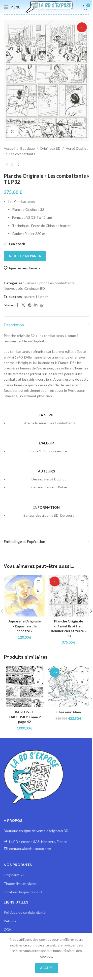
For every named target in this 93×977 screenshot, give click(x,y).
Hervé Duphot (77, 148)
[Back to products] (13, 165)
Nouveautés (13, 288)
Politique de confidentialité (25, 912)
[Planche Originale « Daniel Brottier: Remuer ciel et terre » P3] (69, 595)
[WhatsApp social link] (42, 305)
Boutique (27, 148)
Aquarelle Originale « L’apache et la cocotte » (24, 626)
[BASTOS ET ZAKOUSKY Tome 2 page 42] (24, 686)
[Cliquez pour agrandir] (13, 131)
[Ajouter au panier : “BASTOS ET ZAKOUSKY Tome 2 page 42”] (38, 681)
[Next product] (19, 165)
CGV (7, 929)
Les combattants (22, 154)
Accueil (9, 148)
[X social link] (23, 305)
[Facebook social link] (17, 305)
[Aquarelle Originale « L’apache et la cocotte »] (24, 595)
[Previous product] (7, 165)
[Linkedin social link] (36, 305)
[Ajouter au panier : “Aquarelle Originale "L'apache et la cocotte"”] (38, 590)
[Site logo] (49, 7)
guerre (29, 296)
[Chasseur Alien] (69, 686)
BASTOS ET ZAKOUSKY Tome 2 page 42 (24, 717)
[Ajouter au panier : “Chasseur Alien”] (82, 681)
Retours (10, 921)
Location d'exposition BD (23, 892)
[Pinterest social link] (30, 305)
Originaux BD (50, 148)
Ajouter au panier (25, 256)
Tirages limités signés (20, 883)
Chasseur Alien (68, 712)
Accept (46, 968)
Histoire (42, 296)
